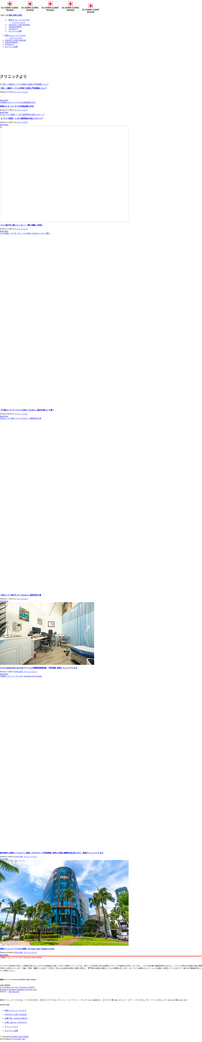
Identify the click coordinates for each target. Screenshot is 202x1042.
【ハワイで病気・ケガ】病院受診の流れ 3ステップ (21, 118)
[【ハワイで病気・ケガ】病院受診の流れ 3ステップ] (22, 115)
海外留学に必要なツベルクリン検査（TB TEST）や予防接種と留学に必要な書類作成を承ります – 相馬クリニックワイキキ (51, 853)
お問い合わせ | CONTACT (16, 1022)
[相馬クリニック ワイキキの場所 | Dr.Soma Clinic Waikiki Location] (64, 945)
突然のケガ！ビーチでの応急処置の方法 (17, 106)
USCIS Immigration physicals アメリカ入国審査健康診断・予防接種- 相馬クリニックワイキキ (39, 668)
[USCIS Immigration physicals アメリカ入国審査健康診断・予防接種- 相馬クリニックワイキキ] (47, 664)
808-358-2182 (15, 15)
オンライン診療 (11, 1031)
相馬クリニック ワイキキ (15, 1011)
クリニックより (21, 92)
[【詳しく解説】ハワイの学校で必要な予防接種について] (24, 84)
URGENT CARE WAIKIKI (16, 1014)
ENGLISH (19, 672)
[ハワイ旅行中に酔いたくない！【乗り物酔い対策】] (64, 221)
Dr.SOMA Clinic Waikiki (19, 1037)
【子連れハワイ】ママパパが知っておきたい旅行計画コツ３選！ (27, 410)
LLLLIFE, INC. (20, 1039)
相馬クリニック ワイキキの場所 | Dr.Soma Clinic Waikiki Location (27, 949)
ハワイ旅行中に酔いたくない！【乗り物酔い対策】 (21, 225)
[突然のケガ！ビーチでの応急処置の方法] (18, 102)
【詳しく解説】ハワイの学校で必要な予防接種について (23, 88)
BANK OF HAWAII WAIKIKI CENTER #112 (18, 989)
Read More (4, 100)
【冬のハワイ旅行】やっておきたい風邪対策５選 (20, 595)
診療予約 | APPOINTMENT (16, 1018)
